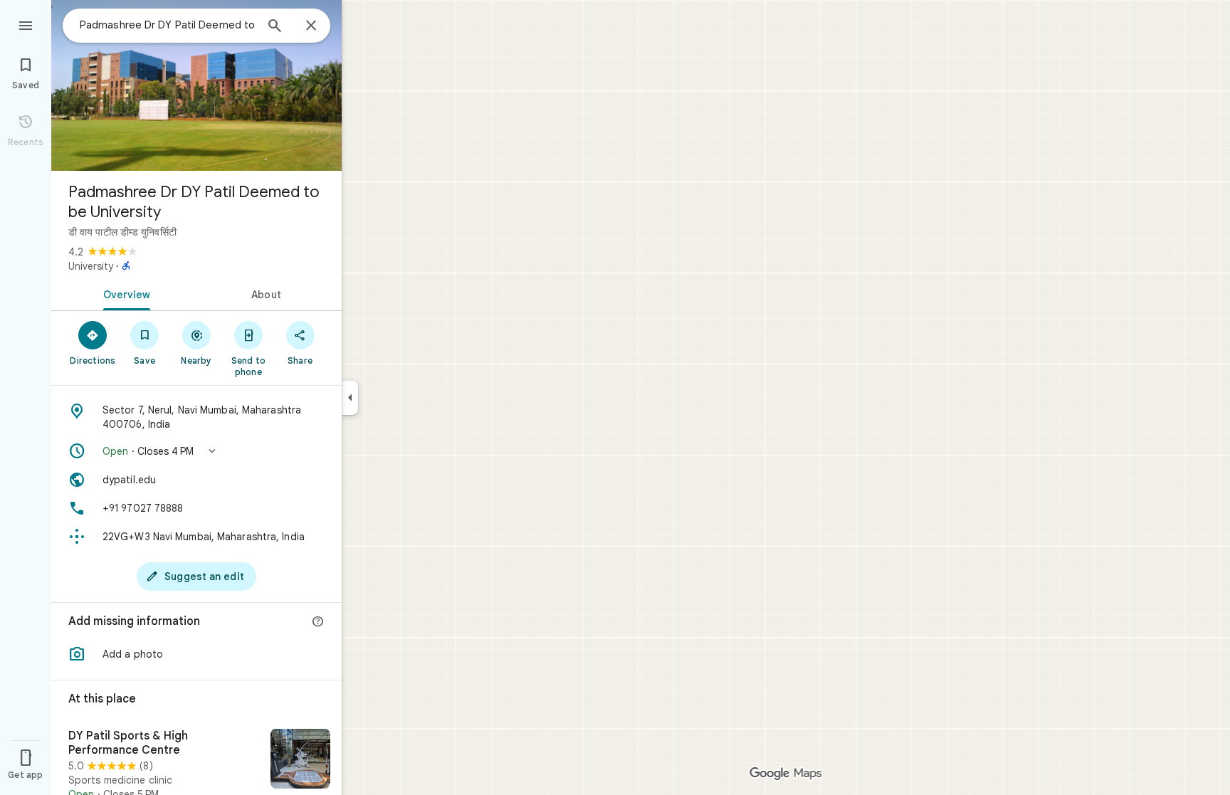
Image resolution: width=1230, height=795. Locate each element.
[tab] (124, 293)
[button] (196, 451)
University (90, 266)
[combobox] (167, 24)
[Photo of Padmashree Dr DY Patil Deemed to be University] (196, 85)
